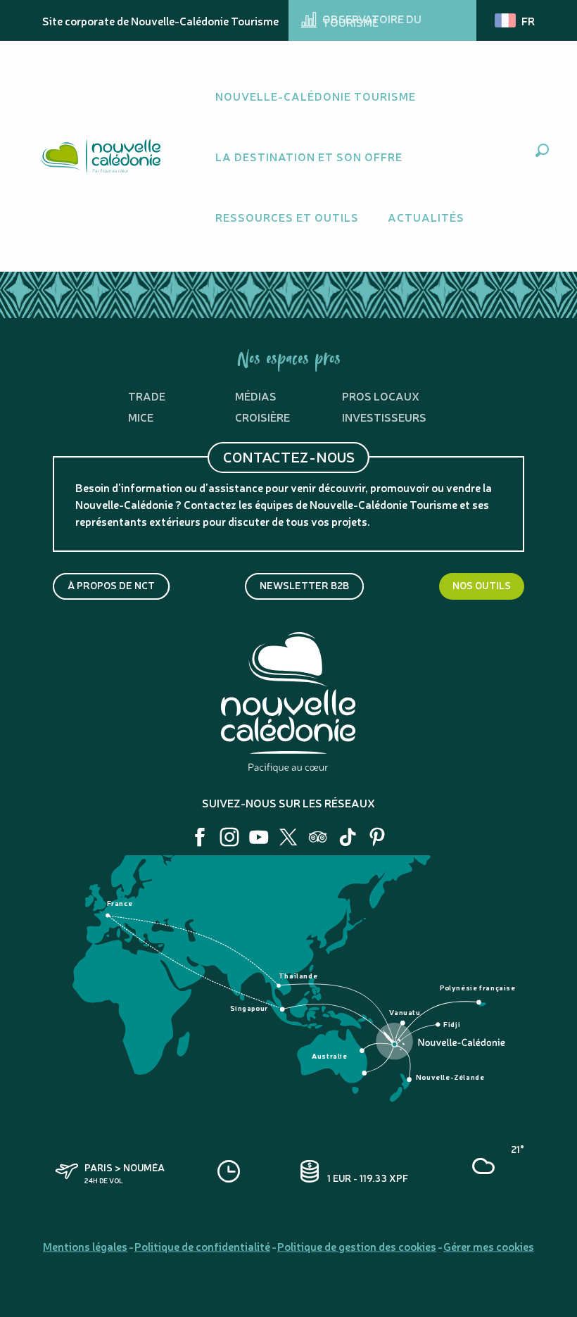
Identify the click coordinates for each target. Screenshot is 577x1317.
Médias (256, 395)
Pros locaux (380, 395)
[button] (542, 150)
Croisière (262, 416)
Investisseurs (384, 416)
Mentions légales (85, 1246)
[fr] (516, 20)
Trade (146, 395)
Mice (140, 416)
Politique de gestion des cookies (356, 1246)
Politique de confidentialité (202, 1246)
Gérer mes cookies (488, 1246)
